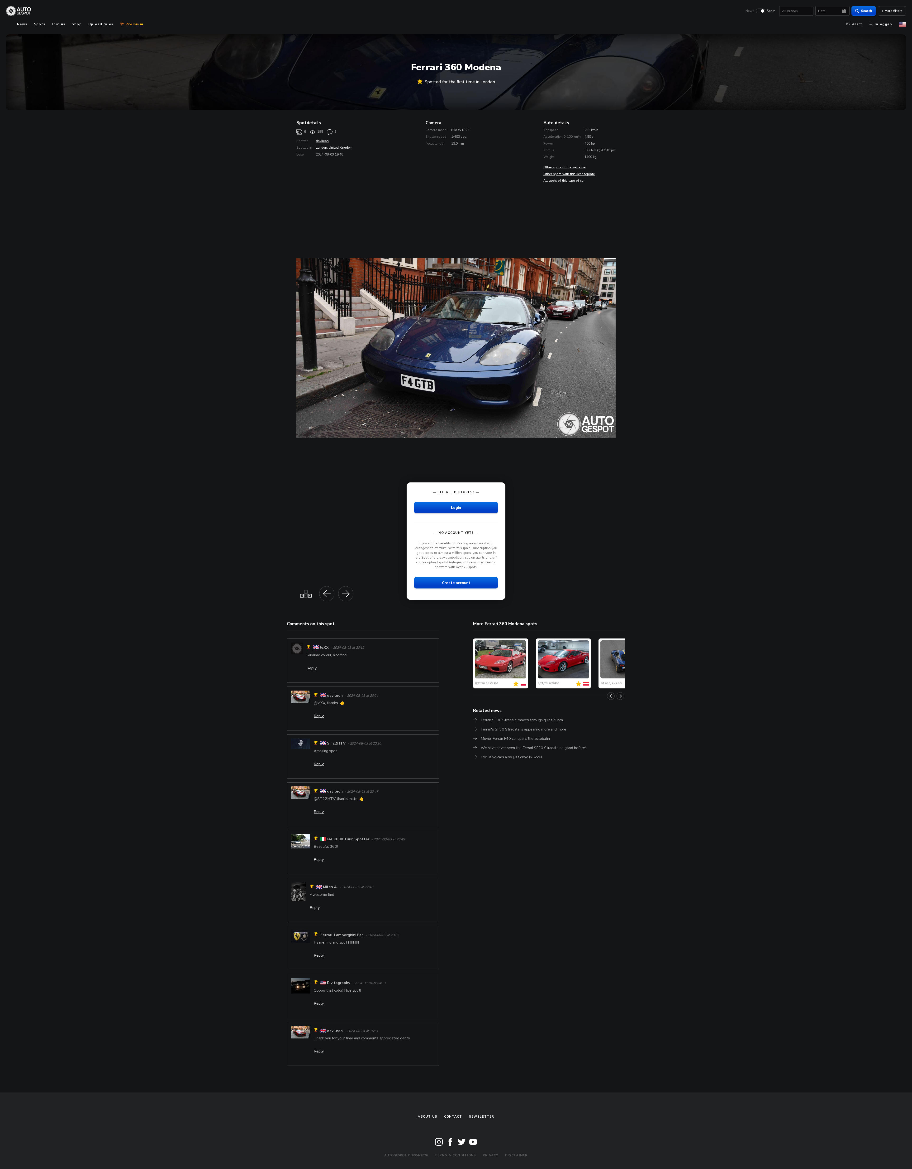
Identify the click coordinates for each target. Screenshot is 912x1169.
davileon (322, 141)
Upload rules (100, 24)
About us (427, 1117)
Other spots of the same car (564, 167)
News (750, 11)
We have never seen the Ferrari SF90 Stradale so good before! (533, 747)
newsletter (481, 1117)
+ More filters (892, 11)
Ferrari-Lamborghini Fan (342, 935)
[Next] (620, 696)
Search (866, 11)
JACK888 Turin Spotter (348, 839)
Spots (771, 11)
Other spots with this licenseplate (569, 174)
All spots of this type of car (564, 180)
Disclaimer (516, 1155)
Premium (133, 24)
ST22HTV (336, 743)
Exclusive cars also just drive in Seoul (511, 757)
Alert (857, 24)
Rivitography (338, 983)
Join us (58, 24)
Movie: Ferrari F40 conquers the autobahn (515, 738)
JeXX (324, 647)
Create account (456, 582)
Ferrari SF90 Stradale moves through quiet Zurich (522, 720)
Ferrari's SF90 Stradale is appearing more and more (523, 729)
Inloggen (883, 24)
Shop (77, 24)
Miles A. (330, 887)
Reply (312, 668)
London (321, 147)
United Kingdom (340, 147)
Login (456, 507)
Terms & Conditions (455, 1155)
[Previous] (611, 696)
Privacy (491, 1155)
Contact (453, 1117)
